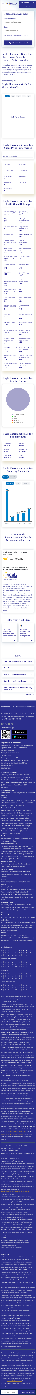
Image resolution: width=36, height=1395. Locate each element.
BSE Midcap (6, 803)
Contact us (5, 882)
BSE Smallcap (30, 800)
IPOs (16, 892)
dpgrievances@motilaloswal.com (12, 1134)
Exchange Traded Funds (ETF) (16, 785)
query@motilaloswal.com (10, 753)
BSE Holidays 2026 (21, 905)
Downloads (5, 938)
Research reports (7, 864)
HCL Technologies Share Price (24, 854)
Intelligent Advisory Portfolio (18, 777)
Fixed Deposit (22, 782)
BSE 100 (11, 805)
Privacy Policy (5, 940)
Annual (5, 477)
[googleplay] (19, 737)
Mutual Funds (18, 775)
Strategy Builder (10, 841)
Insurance (4, 788)
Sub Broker (10, 895)
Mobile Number (10, 19)
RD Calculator (27, 810)
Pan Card (8, 917)
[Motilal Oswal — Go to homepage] (9, 4)
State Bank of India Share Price (11, 849)
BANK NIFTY (20, 800)
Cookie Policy (28, 925)
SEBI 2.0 (20, 938)
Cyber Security (17, 940)
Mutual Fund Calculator (18, 818)
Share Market (5, 793)
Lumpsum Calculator (17, 816)
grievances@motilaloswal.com (16, 1131)
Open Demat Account (17, 43)
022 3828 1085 (6, 755)
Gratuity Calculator (25, 823)
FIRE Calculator (15, 833)
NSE (6, 923)
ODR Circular (28, 938)
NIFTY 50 (4, 800)
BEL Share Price (15, 859)
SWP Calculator (15, 821)
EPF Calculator (26, 821)
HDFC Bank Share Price (9, 846)
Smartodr (13, 938)
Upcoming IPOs (6, 775)
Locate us (18, 882)
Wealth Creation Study (9, 930)
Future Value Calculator (9, 823)
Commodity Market (18, 793)
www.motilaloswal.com (14, 1381)
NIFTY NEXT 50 (15, 803)
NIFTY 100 (4, 805)
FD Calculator (16, 810)
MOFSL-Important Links (26, 923)
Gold (16, 895)
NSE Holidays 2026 (7, 905)
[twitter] (5, 724)
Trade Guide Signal (18, 838)
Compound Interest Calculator (12, 813)
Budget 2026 (5, 889)
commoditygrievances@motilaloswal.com (15, 1192)
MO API (28, 838)
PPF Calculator (6, 826)
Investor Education (7, 928)
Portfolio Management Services (12, 897)
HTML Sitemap (28, 940)
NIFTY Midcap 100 (28, 803)
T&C (27, 35)
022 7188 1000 (6, 768)
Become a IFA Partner (14, 874)
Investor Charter (6, 935)
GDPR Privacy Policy (20, 935)
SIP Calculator (6, 810)
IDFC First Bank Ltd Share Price (20, 851)
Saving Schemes (29, 917)
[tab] (7, 96)
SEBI (9, 923)
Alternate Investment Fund (16, 780)
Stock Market (15, 889)
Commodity (26, 895)
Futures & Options (7, 892)
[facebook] (2, 724)
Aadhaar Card (17, 917)
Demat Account (27, 889)
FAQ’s (12, 882)
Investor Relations (8, 925)
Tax (2, 917)
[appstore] (19, 732)
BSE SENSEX (12, 800)
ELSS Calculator (17, 826)
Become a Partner (7, 872)
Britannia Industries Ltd (10, 856)
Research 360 (6, 838)
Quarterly (12, 477)
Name (6, 27)
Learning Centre (20, 864)
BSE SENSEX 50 (19, 805)
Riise (2, 841)
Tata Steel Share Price (25, 846)
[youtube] (9, 724)
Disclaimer (18, 925)
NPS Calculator (15, 831)
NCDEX (14, 923)
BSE (2, 923)
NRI (20, 895)
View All (29, 695)
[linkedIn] (12, 724)
